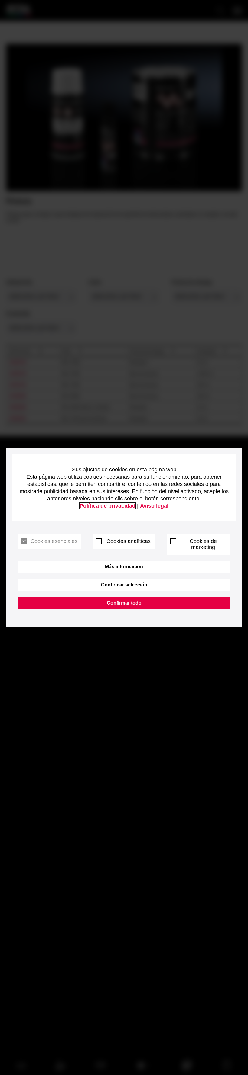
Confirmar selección (124, 584)
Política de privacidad (107, 506)
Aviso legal (154, 506)
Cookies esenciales (54, 541)
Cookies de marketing (203, 544)
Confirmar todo (124, 602)
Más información (124, 566)
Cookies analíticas (128, 541)
